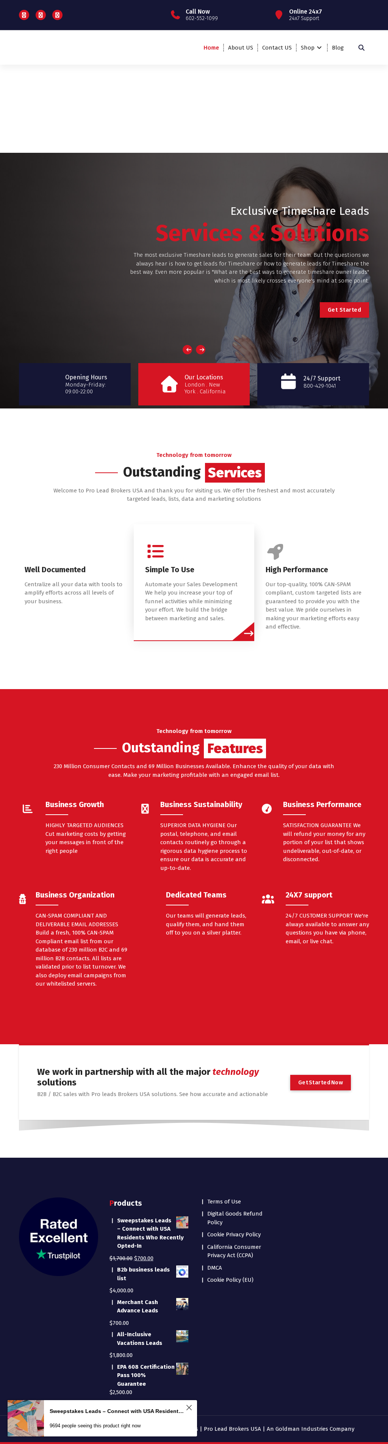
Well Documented (55, 569)
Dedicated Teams (196, 894)
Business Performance (322, 804)
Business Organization (75, 894)
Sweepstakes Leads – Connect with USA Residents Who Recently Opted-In (117, 1411)
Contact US (277, 47)
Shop (307, 47)
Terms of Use (224, 1201)
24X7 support (309, 894)
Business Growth (74, 804)
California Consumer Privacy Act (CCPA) (234, 1251)
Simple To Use (169, 569)
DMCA (214, 1267)
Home (211, 47)
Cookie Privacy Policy (234, 1234)
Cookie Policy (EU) (230, 1279)
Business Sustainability (201, 804)
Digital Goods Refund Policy (235, 1218)
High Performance (297, 569)
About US (240, 47)
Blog (338, 47)
